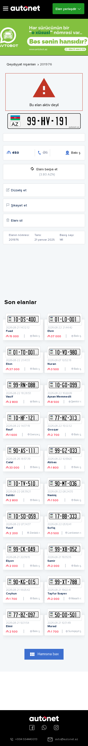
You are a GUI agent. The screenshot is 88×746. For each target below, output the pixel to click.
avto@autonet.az (66, 739)
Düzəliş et (19, 190)
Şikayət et (19, 205)
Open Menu (5, 9)
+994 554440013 (26, 739)
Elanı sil (16, 220)
